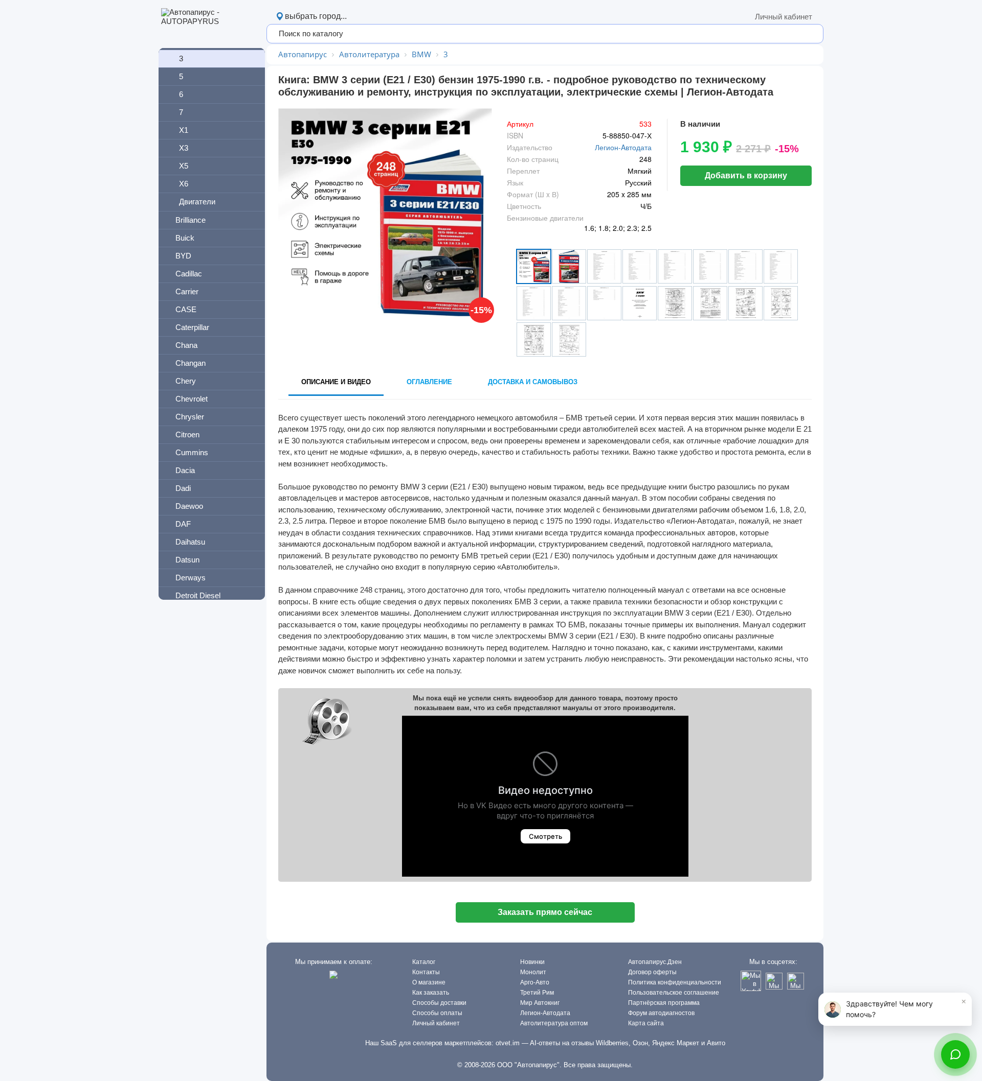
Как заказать (430, 992)
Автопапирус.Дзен (655, 962)
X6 (183, 183)
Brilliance (190, 220)
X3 (183, 148)
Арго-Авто (534, 982)
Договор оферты (652, 972)
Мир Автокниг (540, 1002)
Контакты (426, 972)
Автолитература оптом (554, 1023)
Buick (184, 237)
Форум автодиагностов (661, 1013)
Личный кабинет (783, 16)
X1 (183, 130)
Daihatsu (190, 541)
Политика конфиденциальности (674, 982)
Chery (185, 381)
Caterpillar (192, 327)
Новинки (532, 962)
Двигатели (197, 201)
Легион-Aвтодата (623, 147)
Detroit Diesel (197, 595)
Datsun (187, 559)
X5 (183, 165)
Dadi (183, 488)
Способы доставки (439, 1002)
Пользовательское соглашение (673, 992)
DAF (183, 524)
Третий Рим (537, 992)
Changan (190, 363)
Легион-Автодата (545, 1013)
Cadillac (188, 273)
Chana (186, 345)
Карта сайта (646, 1023)
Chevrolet (191, 398)
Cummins (191, 452)
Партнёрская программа (664, 1002)
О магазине (428, 982)
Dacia (185, 470)
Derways (190, 577)
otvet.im (508, 1043)
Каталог (423, 962)
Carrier (186, 291)
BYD (183, 255)
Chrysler (189, 416)
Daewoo (189, 506)
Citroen (187, 434)
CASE (185, 309)
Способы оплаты (437, 1013)
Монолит (533, 972)
